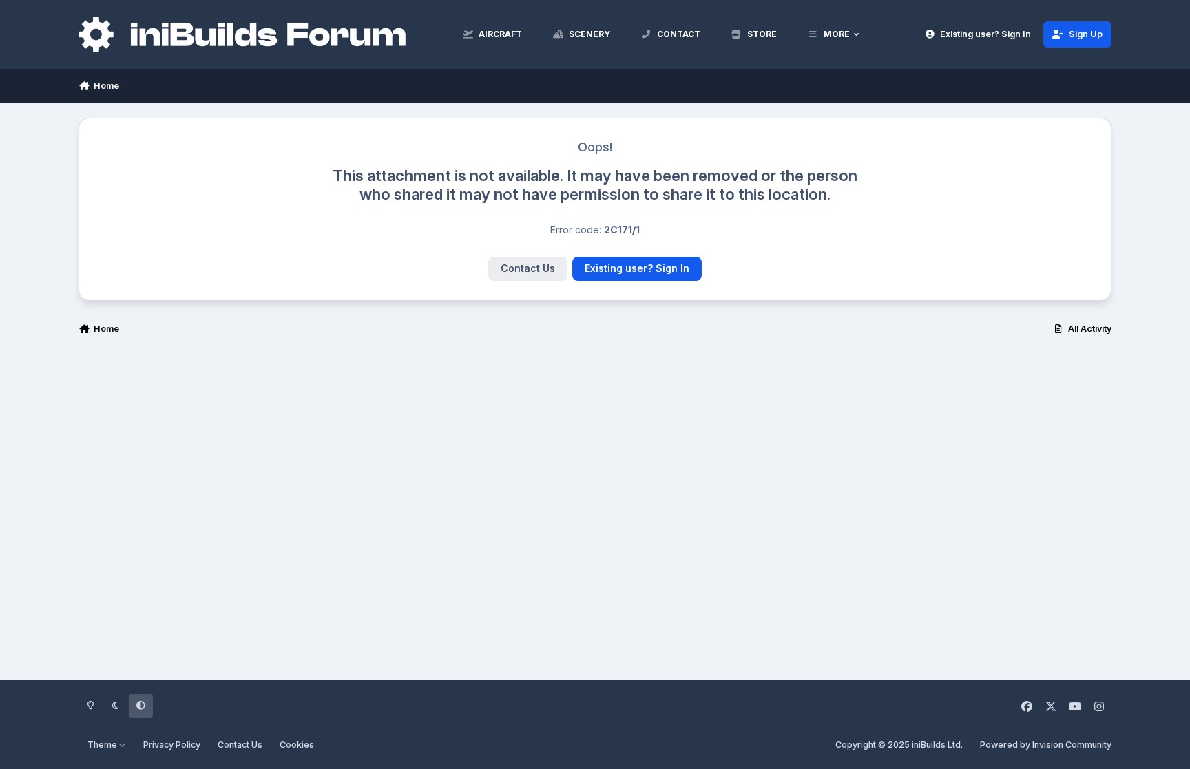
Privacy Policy (171, 744)
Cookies (297, 744)
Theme (103, 744)
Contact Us (528, 268)
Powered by (1045, 744)
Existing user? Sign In (637, 268)
